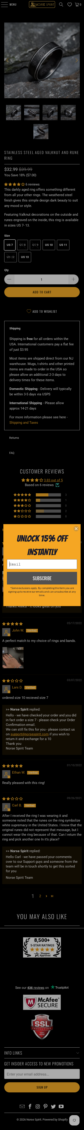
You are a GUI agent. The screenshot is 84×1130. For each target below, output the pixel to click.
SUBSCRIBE (42, 578)
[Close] (76, 528)
